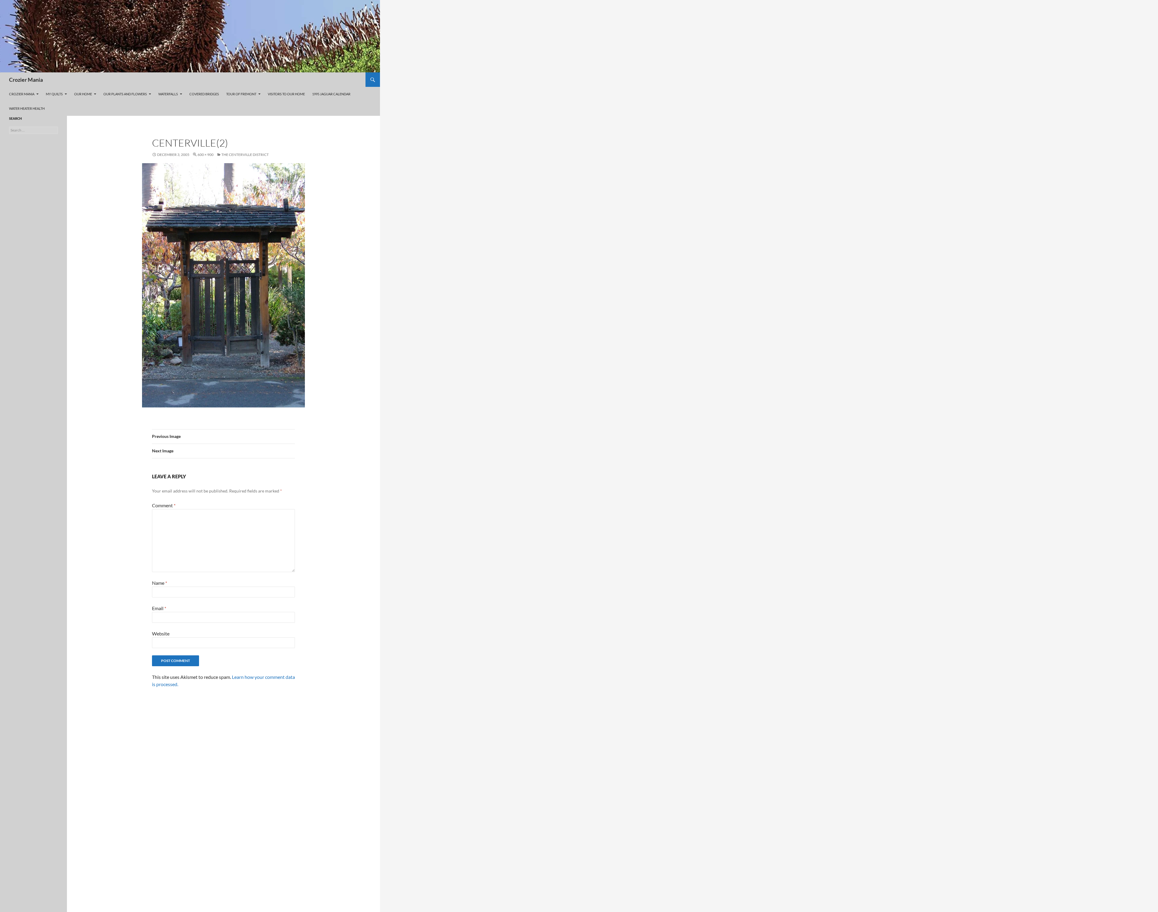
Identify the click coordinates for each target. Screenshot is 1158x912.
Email (159, 608)
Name (159, 583)
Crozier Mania (26, 79)
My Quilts (54, 94)
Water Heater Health (27, 108)
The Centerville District (245, 154)
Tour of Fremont (241, 94)
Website (160, 633)
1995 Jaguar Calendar (331, 94)
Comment (164, 505)
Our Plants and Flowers (125, 94)
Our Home (83, 94)
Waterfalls (168, 94)
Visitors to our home (286, 94)
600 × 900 (206, 154)
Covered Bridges (204, 94)
